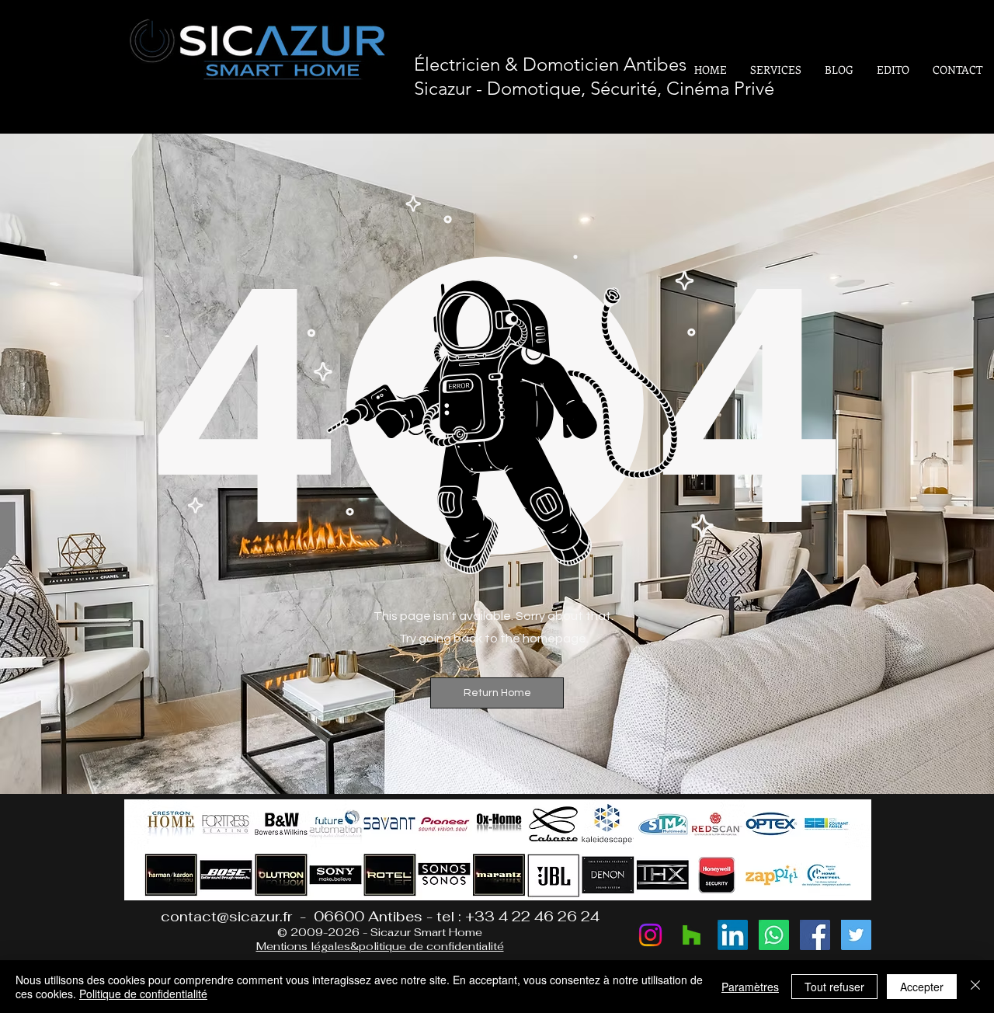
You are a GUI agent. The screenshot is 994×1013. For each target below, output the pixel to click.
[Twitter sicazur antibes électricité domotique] (856, 935)
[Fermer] (975, 987)
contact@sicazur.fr (226, 916)
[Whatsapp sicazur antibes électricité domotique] (774, 935)
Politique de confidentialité (143, 993)
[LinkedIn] (733, 935)
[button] (497, 692)
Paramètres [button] (750, 986)
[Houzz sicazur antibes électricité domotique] (691, 935)
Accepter (922, 986)
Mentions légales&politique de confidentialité (380, 946)
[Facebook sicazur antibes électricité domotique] (815, 935)
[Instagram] (650, 935)
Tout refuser (834, 986)
